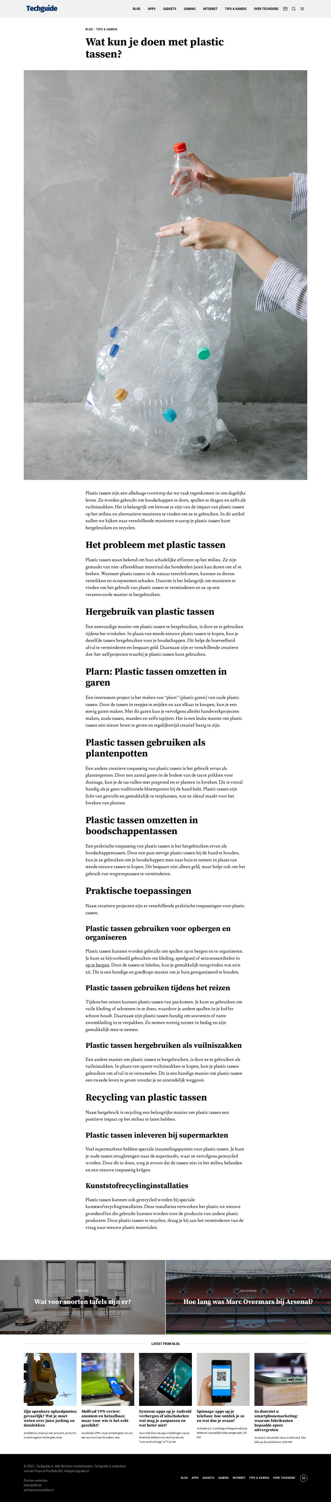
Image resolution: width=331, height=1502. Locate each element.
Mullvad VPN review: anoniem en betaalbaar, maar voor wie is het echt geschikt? (104, 1418)
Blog (136, 9)
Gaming (190, 9)
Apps (152, 9)
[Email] (285, 9)
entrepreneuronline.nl (39, 1490)
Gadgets (169, 9)
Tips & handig (235, 9)
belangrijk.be (32, 1485)
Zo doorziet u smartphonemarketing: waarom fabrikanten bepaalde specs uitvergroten (276, 1421)
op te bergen (97, 965)
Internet (210, 9)
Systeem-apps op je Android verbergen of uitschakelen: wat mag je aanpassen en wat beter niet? (165, 1418)
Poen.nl (40, 1471)
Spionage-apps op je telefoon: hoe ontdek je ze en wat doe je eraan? (220, 1416)
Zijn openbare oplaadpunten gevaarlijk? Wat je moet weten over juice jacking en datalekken (50, 1418)
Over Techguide (266, 9)
